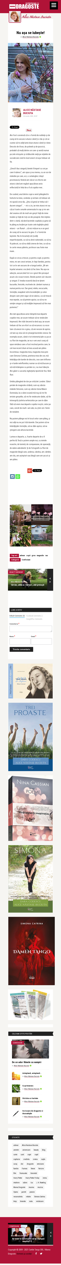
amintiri (16, 1150)
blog (43, 1150)
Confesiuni (26, 560)
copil (36, 1155)
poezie (32, 1192)
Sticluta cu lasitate (30, 1098)
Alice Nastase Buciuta (30, 1145)
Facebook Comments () (34, 616)
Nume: (12, 636)
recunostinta (18, 1197)
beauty (36, 1150)
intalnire (16, 1183)
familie (15, 1169)
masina (31, 1187)
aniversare (26, 1150)
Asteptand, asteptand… (31, 1073)
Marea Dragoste (19, 1187)
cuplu (43, 1159)
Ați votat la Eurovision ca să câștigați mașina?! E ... (28, 1240)
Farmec (24, 1169)
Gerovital (33, 1173)
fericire (41, 1169)
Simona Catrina (39, 1197)
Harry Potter (17, 1178)
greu (33, 556)
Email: (33, 636)
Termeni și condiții (24, 1254)
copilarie (16, 1159)
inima (45, 1178)
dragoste (30, 1164)
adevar (22, 556)
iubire (25, 1183)
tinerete (23, 1201)
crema (35, 1159)
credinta (26, 1159)
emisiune (40, 1164)
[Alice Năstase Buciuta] (15, 16)
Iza (32, 1183)
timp (15, 1201)
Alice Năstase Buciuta (36, 17)
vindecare (39, 1201)
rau (46, 556)
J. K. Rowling (41, 1183)
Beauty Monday (16, 572)
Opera (15, 1192)
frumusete (23, 1173)
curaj (15, 1164)
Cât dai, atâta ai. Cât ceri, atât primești (27, 585)
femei (33, 1169)
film (14, 1173)
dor (22, 1164)
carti (22, 1155)
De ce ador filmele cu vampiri (26, 1062)
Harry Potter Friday (32, 1178)
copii (28, 556)
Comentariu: (14, 623)
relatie (28, 1197)
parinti (23, 1192)
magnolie (40, 556)
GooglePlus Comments (34, 619)
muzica (40, 1187)
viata (31, 1201)
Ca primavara (27, 1086)
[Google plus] (29, 470)
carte (15, 1155)
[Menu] (54, 5)
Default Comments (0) (17, 616)
